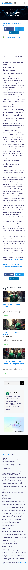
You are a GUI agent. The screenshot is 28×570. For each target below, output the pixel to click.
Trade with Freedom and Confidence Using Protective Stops (13, 364)
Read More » (6, 315)
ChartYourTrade (6, 454)
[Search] (22, 383)
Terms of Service (5, 566)
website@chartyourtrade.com (9, 455)
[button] (9, 29)
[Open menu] (24, 2)
